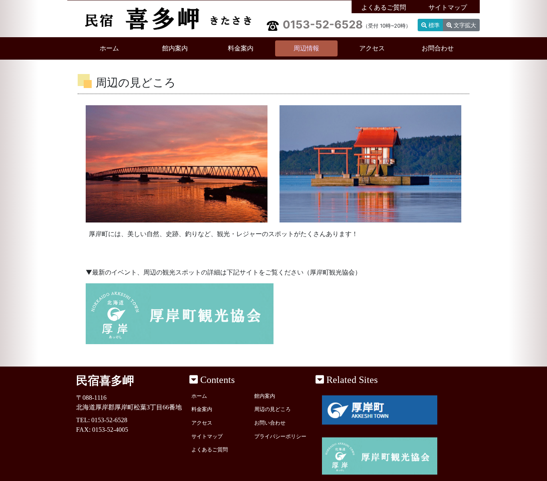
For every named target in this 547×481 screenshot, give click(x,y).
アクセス (372, 48)
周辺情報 (306, 48)
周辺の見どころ (272, 409)
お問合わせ (438, 48)
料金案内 (240, 48)
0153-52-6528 (323, 24)
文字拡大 (464, 25)
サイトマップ (447, 7)
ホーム (120, 48)
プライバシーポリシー (280, 436)
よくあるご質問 (383, 7)
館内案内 (175, 48)
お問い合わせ (270, 423)
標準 (433, 25)
